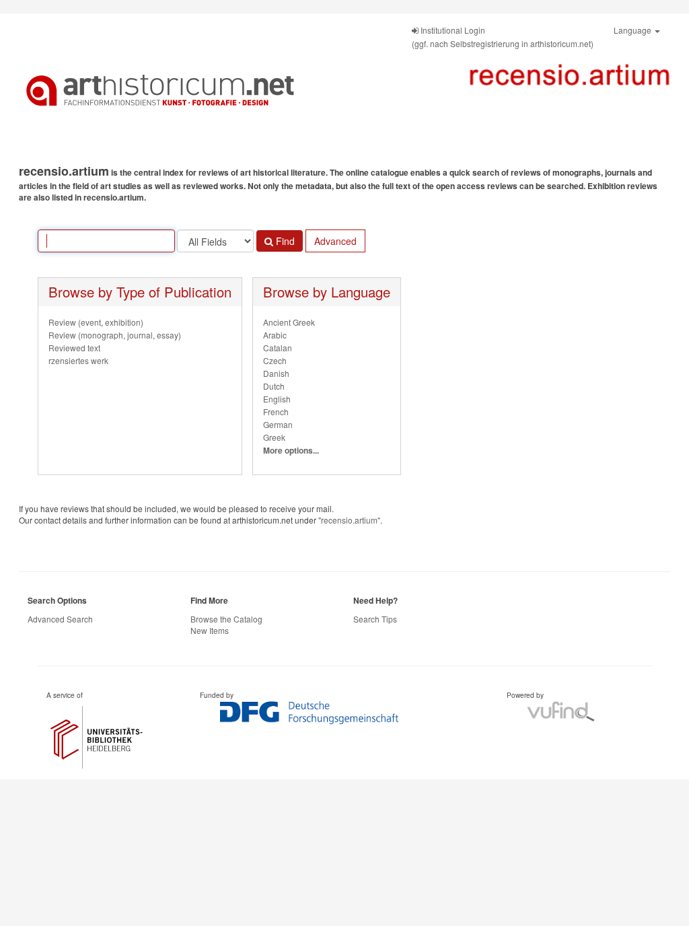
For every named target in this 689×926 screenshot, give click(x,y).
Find (284, 241)
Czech (275, 360)
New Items (209, 630)
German (278, 424)
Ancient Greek (289, 322)
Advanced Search (60, 619)
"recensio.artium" (349, 520)
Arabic (275, 335)
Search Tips (375, 619)
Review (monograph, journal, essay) (114, 335)
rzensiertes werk (78, 360)
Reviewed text (74, 347)
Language (633, 30)
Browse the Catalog (226, 619)
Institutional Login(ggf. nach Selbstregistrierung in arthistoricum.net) (502, 36)
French (276, 411)
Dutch (274, 386)
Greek (274, 437)
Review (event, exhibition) (95, 322)
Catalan (277, 347)
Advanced (335, 241)
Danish (276, 373)
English (277, 398)
